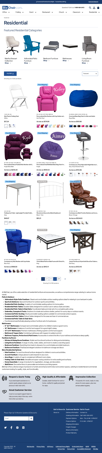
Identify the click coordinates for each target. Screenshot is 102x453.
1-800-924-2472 (79, 7)
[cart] (98, 9)
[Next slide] (64, 126)
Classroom (76, 12)
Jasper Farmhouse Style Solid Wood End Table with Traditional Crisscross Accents (83, 261)
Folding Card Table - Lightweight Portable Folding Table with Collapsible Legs (18, 213)
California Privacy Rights (63, 446)
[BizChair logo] (12, 8)
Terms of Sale (71, 449)
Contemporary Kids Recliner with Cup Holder (17, 261)
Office (4, 12)
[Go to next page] (65, 279)
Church (61, 12)
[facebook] (11, 428)
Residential (93, 12)
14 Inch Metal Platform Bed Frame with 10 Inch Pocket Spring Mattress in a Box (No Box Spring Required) (51, 261)
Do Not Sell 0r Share (77, 446)
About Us (56, 412)
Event (31, 12)
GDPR (87, 446)
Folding (18, 12)
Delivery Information (72, 412)
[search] (90, 8)
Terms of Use (61, 449)
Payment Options (71, 418)
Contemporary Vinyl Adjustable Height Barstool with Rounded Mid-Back (83, 164)
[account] (94, 8)
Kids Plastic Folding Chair (11, 116)
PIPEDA (93, 446)
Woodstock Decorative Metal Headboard (49, 213)
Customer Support (93, 1)
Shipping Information (72, 424)
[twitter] (5, 428)
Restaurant (46, 12)
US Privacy (50, 446)
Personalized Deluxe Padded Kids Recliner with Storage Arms (18, 164)
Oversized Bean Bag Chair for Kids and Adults (82, 116)
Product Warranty (71, 433)
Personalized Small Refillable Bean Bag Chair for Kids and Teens (51, 164)
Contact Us (83, 412)
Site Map (95, 449)
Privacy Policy (41, 446)
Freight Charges (71, 427)
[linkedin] (23, 428)
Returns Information (72, 430)
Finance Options (71, 421)
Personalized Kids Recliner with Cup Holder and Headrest (51, 116)
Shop (7, 63)
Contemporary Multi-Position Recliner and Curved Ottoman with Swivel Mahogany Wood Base (83, 213)
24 (59, 279)
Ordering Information (72, 415)
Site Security (30, 446)
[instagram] (17, 428)
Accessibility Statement (84, 449)
